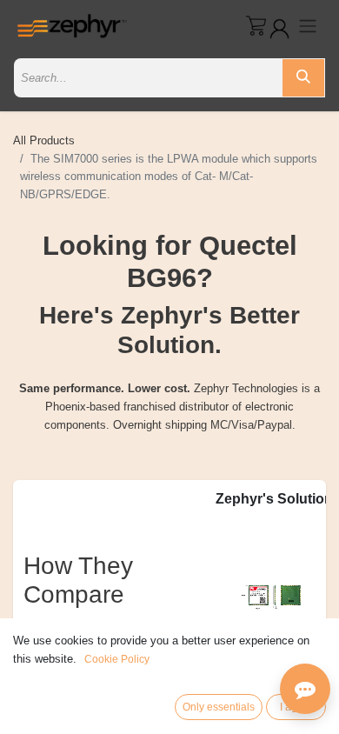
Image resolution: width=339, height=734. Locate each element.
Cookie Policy (117, 659)
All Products (44, 140)
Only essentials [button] (219, 707)
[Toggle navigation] (307, 25)
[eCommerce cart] (256, 25)
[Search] (303, 77)
